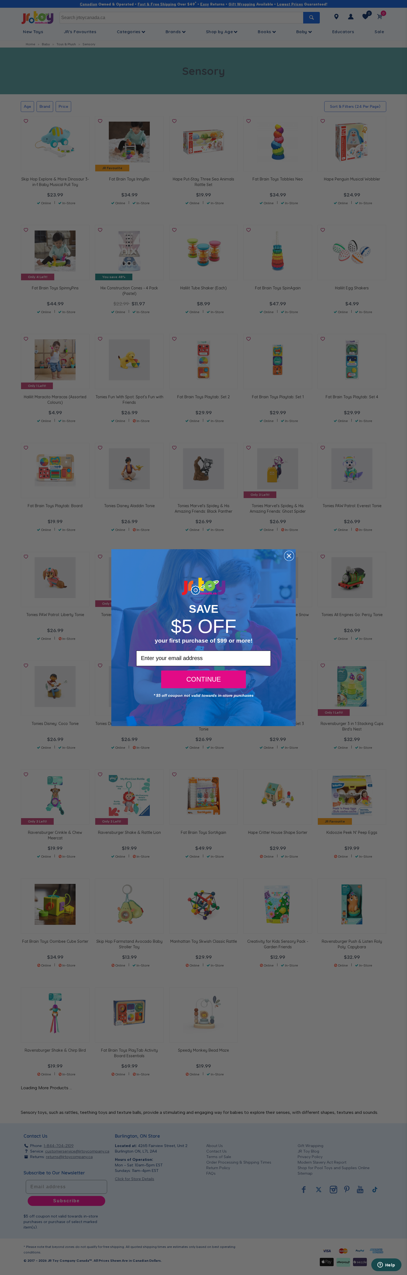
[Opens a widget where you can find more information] (386, 1265)
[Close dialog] (289, 555)
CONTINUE (203, 679)
